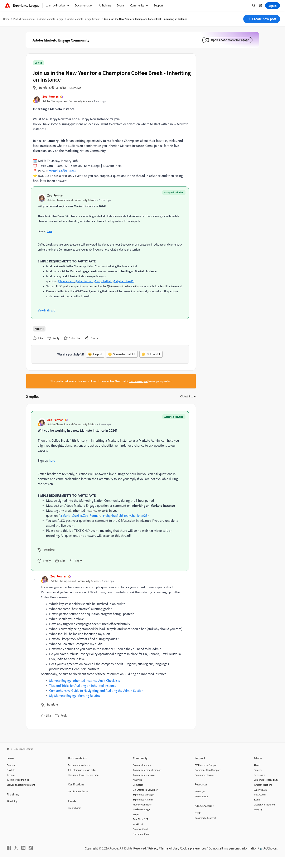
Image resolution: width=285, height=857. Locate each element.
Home (6, 18)
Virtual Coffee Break (62, 171)
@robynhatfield (103, 281)
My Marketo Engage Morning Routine (75, 695)
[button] (261, 19)
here (49, 231)
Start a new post (138, 381)
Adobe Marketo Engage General (83, 18)
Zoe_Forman (51, 96)
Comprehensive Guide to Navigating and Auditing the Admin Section (96, 690)
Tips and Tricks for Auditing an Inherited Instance (82, 685)
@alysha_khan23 (123, 281)
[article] (110, 491)
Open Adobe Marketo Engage (230, 40)
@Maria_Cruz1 (66, 281)
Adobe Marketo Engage (51, 18)
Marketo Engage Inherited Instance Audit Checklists (84, 680)
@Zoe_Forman (84, 281)
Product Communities (24, 18)
